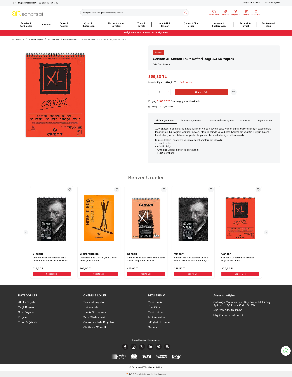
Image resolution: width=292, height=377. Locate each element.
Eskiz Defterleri (70, 39)
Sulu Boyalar (26, 312)
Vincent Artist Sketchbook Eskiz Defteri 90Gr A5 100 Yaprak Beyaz (50, 259)
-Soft (129, 374)
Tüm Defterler (53, 39)
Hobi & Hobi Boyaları (165, 24)
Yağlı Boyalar (26, 307)
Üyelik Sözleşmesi (94, 312)
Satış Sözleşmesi (94, 317)
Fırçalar (46, 24)
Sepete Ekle (201, 92)
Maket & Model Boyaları (116, 24)
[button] (26, 232)
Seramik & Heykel (245, 24)
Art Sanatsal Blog (268, 24)
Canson (158, 52)
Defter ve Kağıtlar (35, 39)
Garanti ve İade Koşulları (98, 322)
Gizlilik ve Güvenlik (95, 327)
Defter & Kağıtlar (64, 24)
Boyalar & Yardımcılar (26, 24)
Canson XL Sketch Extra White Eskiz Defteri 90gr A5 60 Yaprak (146, 259)
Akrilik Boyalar (27, 302)
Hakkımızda (90, 307)
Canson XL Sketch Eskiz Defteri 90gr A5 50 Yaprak (237, 259)
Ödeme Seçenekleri (191, 120)
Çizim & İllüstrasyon (88, 24)
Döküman (245, 120)
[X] (142, 347)
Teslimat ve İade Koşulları (221, 120)
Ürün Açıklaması (165, 120)
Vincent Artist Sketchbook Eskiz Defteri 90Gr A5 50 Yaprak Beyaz (191, 259)
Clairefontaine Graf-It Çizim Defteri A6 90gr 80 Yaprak (98, 259)
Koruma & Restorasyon (219, 24)
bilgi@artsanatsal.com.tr (228, 315)
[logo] (27, 12)
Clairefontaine (89, 253)
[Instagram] (133, 347)
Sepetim (153, 327)
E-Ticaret (137, 374)
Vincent (38, 253)
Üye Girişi (154, 307)
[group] (55, 95)
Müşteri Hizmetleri (251, 2)
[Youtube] (167, 347)
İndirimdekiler (156, 317)
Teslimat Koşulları (272, 2)
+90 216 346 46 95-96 (38, 3)
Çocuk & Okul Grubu (191, 24)
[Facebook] (125, 347)
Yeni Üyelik (155, 302)
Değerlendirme (264, 120)
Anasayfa (20, 39)
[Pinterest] (159, 347)
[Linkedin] (150, 347)
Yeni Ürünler (155, 312)
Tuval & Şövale (141, 24)
